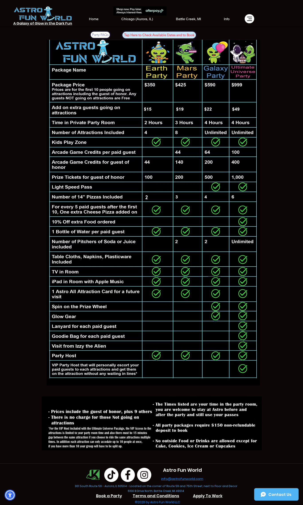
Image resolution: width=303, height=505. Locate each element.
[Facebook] (128, 475)
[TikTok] (111, 475)
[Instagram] (144, 475)
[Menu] (249, 19)
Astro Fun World (182, 470)
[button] (226, 19)
